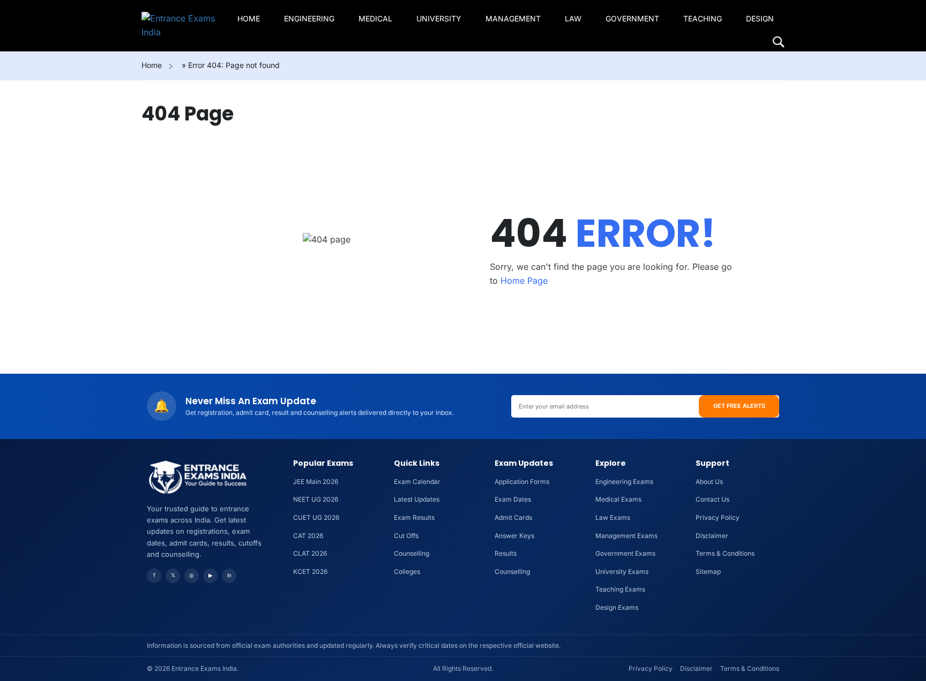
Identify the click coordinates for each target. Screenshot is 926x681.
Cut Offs (406, 536)
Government (632, 18)
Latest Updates (416, 499)
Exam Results (414, 517)
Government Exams (625, 553)
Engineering (309, 18)
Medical (375, 18)
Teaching (702, 18)
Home (248, 18)
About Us (709, 482)
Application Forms (522, 482)
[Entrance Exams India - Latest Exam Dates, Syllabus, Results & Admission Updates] (182, 25)
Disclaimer (712, 536)
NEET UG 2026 (315, 499)
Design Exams (616, 607)
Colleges (407, 572)
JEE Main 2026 (315, 482)
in (229, 575)
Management (513, 18)
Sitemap (708, 572)
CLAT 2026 (310, 553)
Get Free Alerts (739, 406)
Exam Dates (513, 499)
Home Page (524, 280)
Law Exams (612, 517)
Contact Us (712, 499)
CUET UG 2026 (316, 517)
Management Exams (626, 536)
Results (506, 553)
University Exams (621, 572)
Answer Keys (514, 536)
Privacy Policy (718, 517)
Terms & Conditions (725, 553)
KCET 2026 (310, 572)
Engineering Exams (624, 482)
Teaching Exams (620, 589)
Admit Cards (513, 517)
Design (760, 18)
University (438, 18)
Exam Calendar (417, 482)
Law (573, 18)
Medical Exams (618, 499)
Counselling (411, 553)
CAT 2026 (308, 536)
